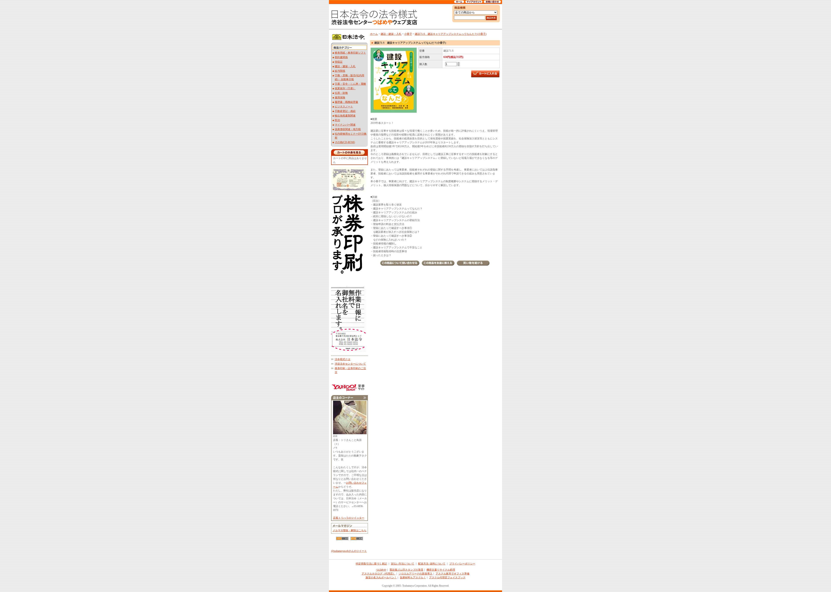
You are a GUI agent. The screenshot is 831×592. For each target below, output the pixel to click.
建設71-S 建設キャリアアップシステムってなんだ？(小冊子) (450, 33)
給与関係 (340, 70)
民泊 (337, 120)
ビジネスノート (344, 106)
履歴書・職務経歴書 (346, 102)
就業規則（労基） (345, 88)
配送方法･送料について (431, 563)
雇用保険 (340, 97)
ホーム (374, 33)
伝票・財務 (341, 92)
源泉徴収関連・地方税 (348, 129)
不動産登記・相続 (345, 111)
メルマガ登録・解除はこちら (349, 530)
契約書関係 (341, 57)
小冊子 (408, 33)
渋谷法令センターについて (350, 363)
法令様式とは (342, 359)
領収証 (339, 61)
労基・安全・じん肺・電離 (350, 83)
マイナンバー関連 (345, 124)
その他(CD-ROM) (345, 142)
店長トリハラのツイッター (348, 517)
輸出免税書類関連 (345, 115)
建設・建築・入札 (345, 66)
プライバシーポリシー (462, 563)
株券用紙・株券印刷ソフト (350, 52)
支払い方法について (402, 563)
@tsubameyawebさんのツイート (349, 550)
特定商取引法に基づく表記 (371, 563)
